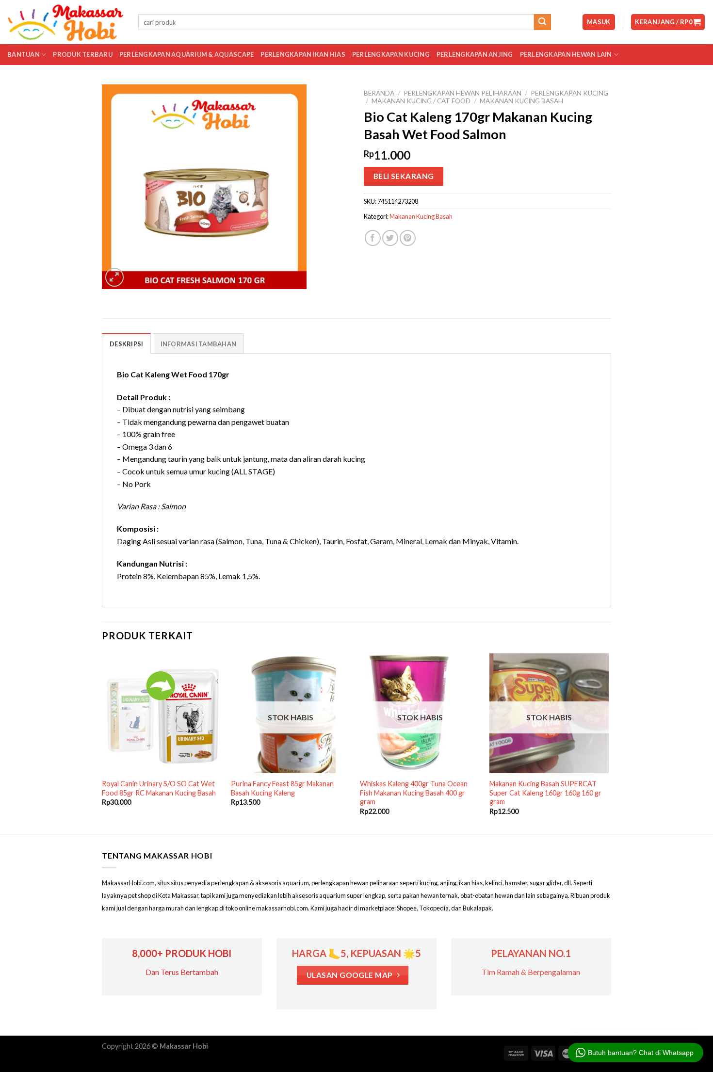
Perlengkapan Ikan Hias (302, 54)
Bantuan (23, 54)
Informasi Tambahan (199, 344)
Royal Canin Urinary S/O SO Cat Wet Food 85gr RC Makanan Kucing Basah (159, 788)
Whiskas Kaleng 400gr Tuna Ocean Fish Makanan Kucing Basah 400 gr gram (414, 793)
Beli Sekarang (403, 176)
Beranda (379, 93)
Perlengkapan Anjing (475, 54)
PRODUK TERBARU (83, 54)
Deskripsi (126, 344)
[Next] (608, 742)
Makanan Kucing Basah (521, 101)
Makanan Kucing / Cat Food (421, 101)
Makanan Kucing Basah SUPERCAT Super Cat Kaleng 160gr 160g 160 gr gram (545, 793)
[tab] (126, 343)
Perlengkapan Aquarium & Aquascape (186, 54)
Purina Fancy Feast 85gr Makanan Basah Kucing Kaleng (282, 788)
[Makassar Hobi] (65, 22)
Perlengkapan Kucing (391, 54)
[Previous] (102, 742)
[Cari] (542, 22)
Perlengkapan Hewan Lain (566, 54)
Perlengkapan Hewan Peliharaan (462, 93)
